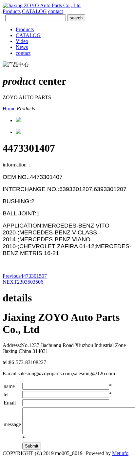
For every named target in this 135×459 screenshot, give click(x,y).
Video (22, 41)
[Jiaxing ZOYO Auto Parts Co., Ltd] (42, 5)
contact (55, 11)
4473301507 (25, 276)
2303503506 (23, 282)
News (22, 47)
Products (12, 11)
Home (9, 108)
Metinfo (120, 453)
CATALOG (34, 11)
